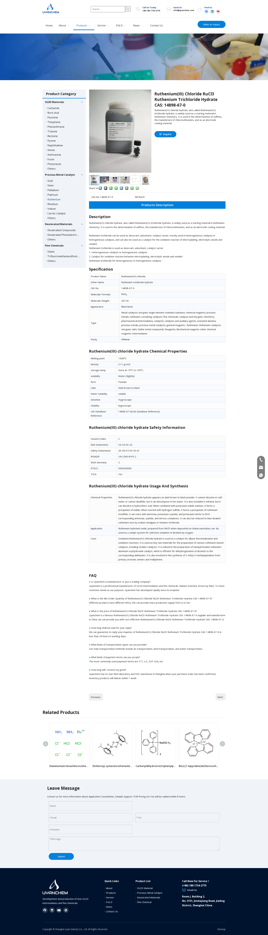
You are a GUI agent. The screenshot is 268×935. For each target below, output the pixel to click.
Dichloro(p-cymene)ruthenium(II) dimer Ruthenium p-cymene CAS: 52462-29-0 (113, 766)
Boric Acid (53, 112)
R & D (109, 902)
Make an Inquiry (211, 24)
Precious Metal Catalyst (60, 174)
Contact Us (112, 911)
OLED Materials (54, 102)
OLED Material (145, 888)
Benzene (52, 136)
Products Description (157, 205)
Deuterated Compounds (61, 230)
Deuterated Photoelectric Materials (66, 235)
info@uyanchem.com (183, 10)
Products (111, 892)
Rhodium (52, 204)
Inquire (167, 134)
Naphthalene (55, 145)
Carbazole (53, 108)
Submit (61, 856)
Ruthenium (53, 199)
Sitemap (221, 929)
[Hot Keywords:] (128, 9)
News (109, 906)
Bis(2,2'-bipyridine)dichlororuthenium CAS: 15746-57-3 (199, 766)
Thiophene (53, 122)
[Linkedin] (212, 11)
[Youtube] (218, 11)
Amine (51, 150)
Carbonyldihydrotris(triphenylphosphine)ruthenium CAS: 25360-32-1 (156, 766)
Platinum (52, 194)
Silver (50, 185)
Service (110, 897)
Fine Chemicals (54, 245)
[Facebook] (206, 11)
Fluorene (52, 117)
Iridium (51, 208)
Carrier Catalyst (56, 213)
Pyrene (51, 140)
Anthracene (54, 154)
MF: (137, 196)
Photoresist (54, 164)
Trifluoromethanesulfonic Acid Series (66, 256)
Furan (50, 159)
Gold (50, 180)
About (109, 888)
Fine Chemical (144, 902)
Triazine (52, 131)
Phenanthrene (55, 126)
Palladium (53, 190)
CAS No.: (95, 196)
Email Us (192, 890)
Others (51, 168)
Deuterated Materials (58, 224)
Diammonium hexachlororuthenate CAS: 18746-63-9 (69, 766)
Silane (50, 251)
